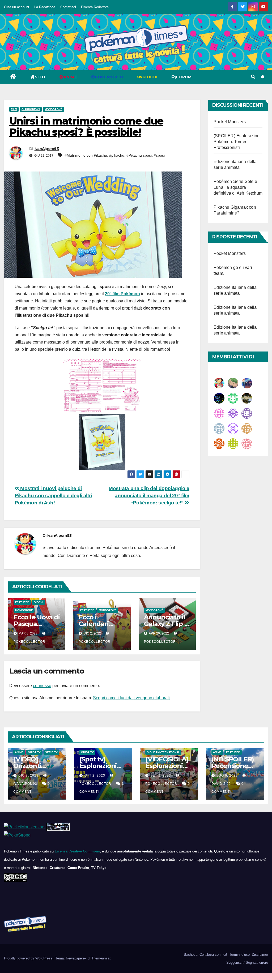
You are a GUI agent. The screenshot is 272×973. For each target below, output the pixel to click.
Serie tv (51, 752)
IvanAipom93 (47, 148)
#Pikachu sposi (139, 155)
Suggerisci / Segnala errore (246, 963)
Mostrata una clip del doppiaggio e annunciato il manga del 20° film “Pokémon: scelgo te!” (149, 495)
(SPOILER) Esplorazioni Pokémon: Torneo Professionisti (237, 142)
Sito (40, 77)
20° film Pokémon (122, 294)
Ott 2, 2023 (94, 775)
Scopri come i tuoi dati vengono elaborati (131, 698)
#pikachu (116, 155)
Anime (19, 752)
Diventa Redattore (95, 7)
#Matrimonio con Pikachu (86, 155)
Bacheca (190, 955)
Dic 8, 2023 (28, 775)
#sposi (159, 155)
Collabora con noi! (212, 955)
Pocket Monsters (230, 121)
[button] (253, 77)
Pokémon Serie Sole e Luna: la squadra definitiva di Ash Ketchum (238, 187)
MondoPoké (53, 109)
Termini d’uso (239, 955)
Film (14, 109)
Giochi (38, 602)
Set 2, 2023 (160, 775)
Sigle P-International (163, 752)
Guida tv (34, 752)
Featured (22, 602)
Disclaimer (259, 955)
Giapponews (31, 109)
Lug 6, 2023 (227, 775)
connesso (42, 685)
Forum (184, 77)
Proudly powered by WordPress (28, 958)
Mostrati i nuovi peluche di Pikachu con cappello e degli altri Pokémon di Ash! (53, 495)
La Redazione (44, 7)
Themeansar (100, 958)
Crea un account (16, 7)
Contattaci (68, 7)
